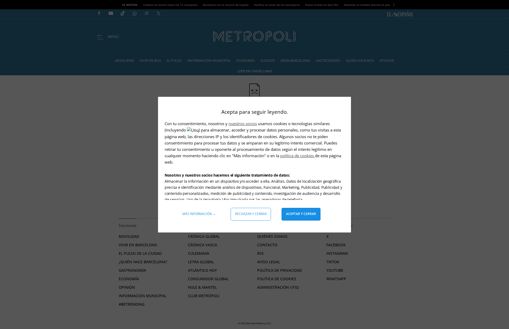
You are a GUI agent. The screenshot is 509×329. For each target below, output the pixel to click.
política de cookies (297, 155)
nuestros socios (243, 123)
